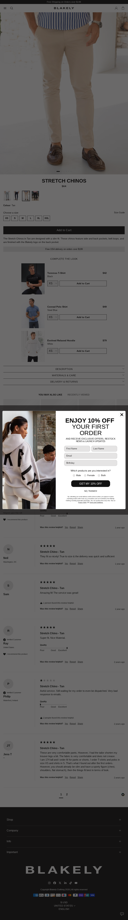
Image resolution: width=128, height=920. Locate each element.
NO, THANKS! (90, 491)
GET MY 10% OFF (90, 483)
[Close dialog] (121, 414)
